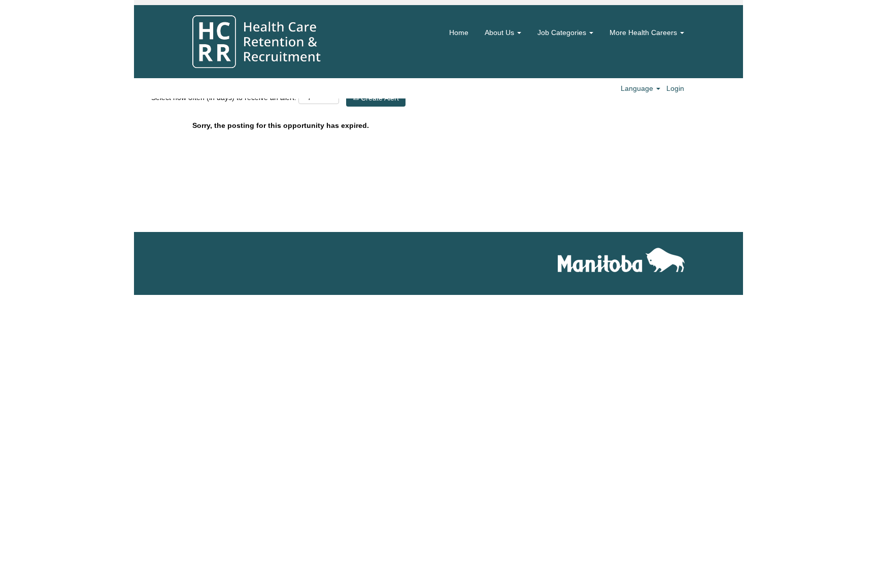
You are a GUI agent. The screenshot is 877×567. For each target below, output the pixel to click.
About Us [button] (500, 32)
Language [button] (638, 88)
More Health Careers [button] (644, 32)
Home (458, 32)
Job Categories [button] (562, 32)
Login (675, 88)
